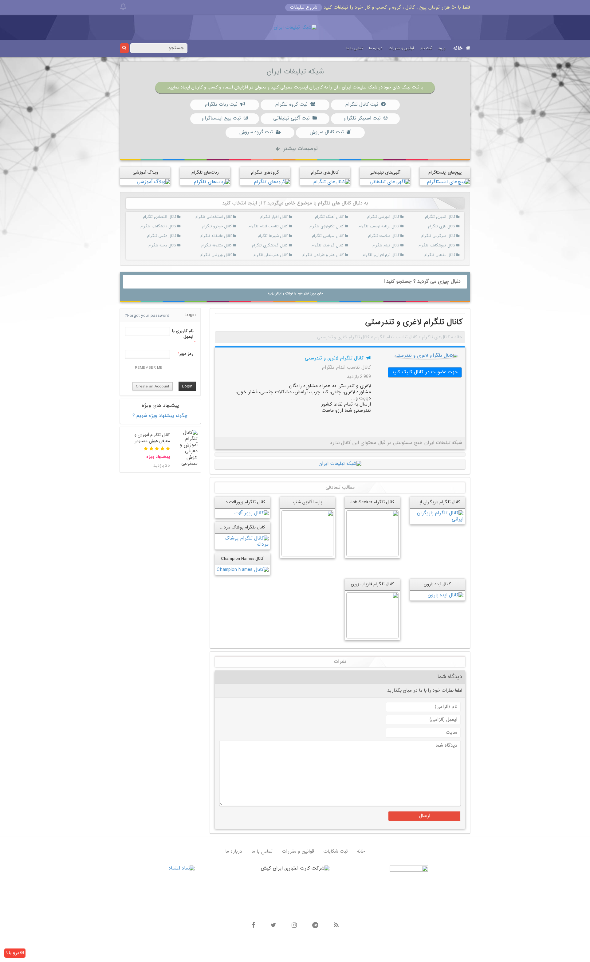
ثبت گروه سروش (256, 132)
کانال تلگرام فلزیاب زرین (372, 584)
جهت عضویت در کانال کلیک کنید (425, 372)
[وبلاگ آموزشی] (153, 182)
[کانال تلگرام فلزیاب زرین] (372, 615)
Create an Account (152, 386)
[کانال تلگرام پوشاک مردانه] (243, 542)
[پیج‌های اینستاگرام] (448, 182)
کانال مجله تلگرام (168, 245)
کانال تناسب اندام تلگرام (280, 226)
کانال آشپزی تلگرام (447, 217)
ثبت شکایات (335, 851)
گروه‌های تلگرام (265, 172)
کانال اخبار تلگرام (280, 217)
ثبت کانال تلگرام (361, 104)
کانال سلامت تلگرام (392, 236)
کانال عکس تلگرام (168, 236)
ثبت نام (426, 48)
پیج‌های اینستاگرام (445, 172)
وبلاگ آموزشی (145, 172)
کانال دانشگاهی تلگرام (168, 226)
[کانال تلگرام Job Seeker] (372, 533)
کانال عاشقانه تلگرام (224, 236)
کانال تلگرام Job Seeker (372, 502)
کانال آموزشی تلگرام (392, 217)
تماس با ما (354, 48)
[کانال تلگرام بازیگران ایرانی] (437, 516)
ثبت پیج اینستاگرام (221, 118)
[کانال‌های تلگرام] (331, 182)
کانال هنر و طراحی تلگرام (336, 255)
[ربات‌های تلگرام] (212, 182)
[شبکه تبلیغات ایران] (295, 28)
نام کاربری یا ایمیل (182, 334)
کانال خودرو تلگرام (224, 226)
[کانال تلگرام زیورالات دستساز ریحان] (251, 513)
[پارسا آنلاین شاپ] (307, 533)
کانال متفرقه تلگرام (224, 245)
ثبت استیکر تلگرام (362, 118)
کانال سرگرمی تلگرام (447, 236)
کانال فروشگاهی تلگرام (447, 245)
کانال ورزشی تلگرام (224, 255)
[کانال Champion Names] (243, 570)
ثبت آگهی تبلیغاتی (291, 118)
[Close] (123, 6)
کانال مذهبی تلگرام (447, 255)
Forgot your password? (147, 315)
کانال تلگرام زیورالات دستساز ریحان (234, 502)
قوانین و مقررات (401, 48)
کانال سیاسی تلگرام (336, 236)
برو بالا (13, 953)
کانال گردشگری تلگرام (280, 245)
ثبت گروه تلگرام (291, 104)
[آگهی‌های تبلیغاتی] (390, 182)
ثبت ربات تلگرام (221, 104)
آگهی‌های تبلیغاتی (384, 172)
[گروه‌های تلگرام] (272, 182)
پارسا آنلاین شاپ (307, 502)
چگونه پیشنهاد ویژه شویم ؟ (160, 416)
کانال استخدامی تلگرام (224, 217)
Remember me (149, 368)
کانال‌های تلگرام (325, 172)
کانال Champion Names (242, 558)
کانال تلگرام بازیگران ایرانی (435, 502)
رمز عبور (186, 354)
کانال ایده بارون (437, 584)
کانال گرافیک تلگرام (336, 245)
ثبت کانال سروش (326, 132)
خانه (458, 48)
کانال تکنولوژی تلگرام (336, 226)
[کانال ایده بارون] (445, 595)
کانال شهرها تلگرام (280, 236)
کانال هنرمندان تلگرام (280, 255)
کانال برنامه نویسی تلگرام (392, 226)
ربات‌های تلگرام (205, 172)
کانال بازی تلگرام (447, 226)
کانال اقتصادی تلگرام (168, 217)
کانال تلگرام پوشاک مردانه (242, 527)
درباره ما (375, 48)
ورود (442, 48)
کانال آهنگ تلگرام (336, 217)
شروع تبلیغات (303, 7)
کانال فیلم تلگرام (392, 245)
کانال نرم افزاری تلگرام (392, 255)
